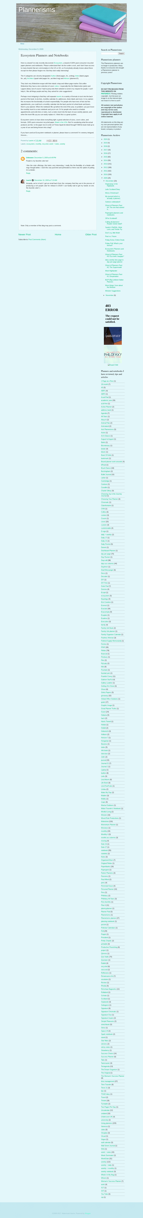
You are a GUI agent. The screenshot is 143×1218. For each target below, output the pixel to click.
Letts (103, 776)
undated (104, 1113)
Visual (103, 1136)
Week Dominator (107, 1155)
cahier (103, 478)
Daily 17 (104, 538)
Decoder (104, 576)
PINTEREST (105, 94)
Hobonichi (104, 731)
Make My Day (106, 792)
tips (102, 1091)
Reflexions (105, 973)
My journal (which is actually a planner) (112, 197)
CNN (103, 509)
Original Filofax (106, 863)
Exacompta (105, 612)
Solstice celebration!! (112, 202)
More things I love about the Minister (114, 286)
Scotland (104, 999)
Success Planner (107, 1057)
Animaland (105, 426)
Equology (104, 599)
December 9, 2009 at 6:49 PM (45, 158)
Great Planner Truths (108, 708)
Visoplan (104, 1133)
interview (104, 754)
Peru (103, 892)
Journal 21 (105, 763)
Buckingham (105, 471)
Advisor (66, 78)
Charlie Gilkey (106, 491)
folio (102, 667)
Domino (104, 589)
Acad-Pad (104, 397)
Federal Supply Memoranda (111, 641)
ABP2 (103, 394)
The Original (105, 1073)
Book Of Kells (106, 455)
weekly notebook (107, 1171)
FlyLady (104, 663)
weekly (62, 144)
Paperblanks (105, 866)
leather (103, 773)
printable (104, 944)
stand (103, 1037)
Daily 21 (104, 541)
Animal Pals (105, 423)
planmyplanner (106, 908)
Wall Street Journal (108, 1146)
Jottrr (103, 757)
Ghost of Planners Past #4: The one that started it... (114, 207)
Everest (104, 605)
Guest (103, 712)
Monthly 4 (104, 834)
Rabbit (103, 963)
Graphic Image (106, 705)
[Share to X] (52, 141)
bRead (103, 465)
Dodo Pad (104, 586)
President (104, 937)
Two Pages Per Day (108, 1107)
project (103, 950)
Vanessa (104, 1126)
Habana (104, 715)
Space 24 (104, 1031)
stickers (104, 1044)
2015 (106, 157)
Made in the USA (61, 122)
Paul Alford (105, 879)
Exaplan (104, 615)
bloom (103, 452)
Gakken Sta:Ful (107, 680)
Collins (103, 512)
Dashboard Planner (108, 551)
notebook (104, 850)
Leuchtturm (105, 779)
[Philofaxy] (113, 344)
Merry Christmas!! (112, 193)
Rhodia (103, 986)
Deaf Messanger (107, 570)
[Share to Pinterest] (56, 141)
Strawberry (105, 1050)
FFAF (103, 647)
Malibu (103, 799)
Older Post (91, 234)
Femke (103, 644)
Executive (104, 621)
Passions (104, 876)
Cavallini (104, 487)
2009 (106, 178)
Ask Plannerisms (107, 429)
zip (102, 1197)
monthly (38, 144)
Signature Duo (106, 1015)
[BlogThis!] (50, 141)
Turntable (104, 1104)
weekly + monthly (107, 1168)
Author (53, 76)
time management (107, 1081)
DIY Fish (104, 583)
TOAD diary (105, 1094)
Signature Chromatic (108, 1011)
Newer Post (24, 234)
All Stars (104, 416)
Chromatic (105, 502)
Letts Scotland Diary (112, 189)
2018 (106, 146)
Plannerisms (36, 9)
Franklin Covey (106, 676)
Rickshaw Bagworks (108, 989)
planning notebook (107, 921)
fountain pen (105, 673)
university (104, 1120)
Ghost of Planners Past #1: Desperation (113, 275)
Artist (77, 76)
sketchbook (105, 1024)
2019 (106, 143)
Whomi (103, 1178)
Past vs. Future (110, 236)
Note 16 (104, 844)
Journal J (104, 767)
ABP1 (103, 391)
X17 (102, 1188)
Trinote (103, 1100)
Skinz (103, 1028)
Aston (103, 433)
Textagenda (105, 1066)
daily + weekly (106, 534)
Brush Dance (106, 468)
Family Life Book (107, 628)
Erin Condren (106, 602)
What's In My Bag (107, 1175)
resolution (104, 979)
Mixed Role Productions (110, 818)
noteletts (104, 854)
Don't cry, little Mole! (112, 233)
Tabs (103, 1060)
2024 (106, 139)
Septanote (104, 1002)
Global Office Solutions (109, 699)
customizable (106, 528)
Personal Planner (107, 889)
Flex (102, 660)
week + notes (54, 144)
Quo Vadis (105, 957)
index (103, 747)
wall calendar (106, 1142)
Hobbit (103, 728)
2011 (105, 171)
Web (102, 1149)
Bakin (103, 442)
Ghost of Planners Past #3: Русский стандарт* (114, 255)
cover (103, 522)
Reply (28, 173)
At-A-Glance (105, 436)
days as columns (107, 563)
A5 (102, 387)
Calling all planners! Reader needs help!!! (113, 223)
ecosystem (30, 144)
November (110, 295)
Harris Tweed (106, 721)
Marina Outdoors (107, 805)
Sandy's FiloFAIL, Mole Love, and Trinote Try (113, 228)
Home (22, 44)
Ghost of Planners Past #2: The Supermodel (113, 266)
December (110, 181)
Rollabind (104, 992)
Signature (104, 1008)
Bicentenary (105, 445)
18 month (104, 384)
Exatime (104, 618)
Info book (104, 750)
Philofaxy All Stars (107, 899)
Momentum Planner (108, 825)
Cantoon (104, 484)
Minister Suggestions (113, 291)
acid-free (104, 403)
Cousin (103, 518)
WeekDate (105, 1159)
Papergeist (105, 870)
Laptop (103, 770)
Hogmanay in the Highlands (111, 185)
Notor (103, 857)
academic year (106, 400)
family (103, 625)
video (103, 1130)
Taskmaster (105, 1063)
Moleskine (105, 821)
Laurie (31, 140)
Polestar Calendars (108, 928)
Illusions (104, 744)
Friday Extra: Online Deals (114, 240)
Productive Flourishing (109, 947)
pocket (103, 924)
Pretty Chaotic (106, 941)
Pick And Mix (106, 902)
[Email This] (48, 141)
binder (103, 449)
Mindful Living (106, 812)
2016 (106, 153)
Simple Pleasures (107, 1021)
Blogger (87, 1213)
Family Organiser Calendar (111, 634)
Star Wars (104, 1041)
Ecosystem (58, 63)
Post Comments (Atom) (37, 239)
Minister (104, 815)
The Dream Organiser (109, 1070)
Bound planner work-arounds (111, 462)
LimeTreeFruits (106, 786)
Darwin (103, 547)
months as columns (108, 837)
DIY (102, 580)
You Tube (104, 1194)
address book (106, 410)
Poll (102, 931)
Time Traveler (106, 1084)
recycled (45, 144)
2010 (106, 174)
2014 (106, 160)
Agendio (104, 413)
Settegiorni (105, 1005)
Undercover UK (107, 1117)
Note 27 (104, 847)
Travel (103, 1097)
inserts (59, 96)
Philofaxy (104, 896)
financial (104, 654)
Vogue (103, 1139)
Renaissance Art (107, 976)
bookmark (104, 458)
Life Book (104, 783)
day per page (106, 554)
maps (103, 802)
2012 (106, 167)
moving (103, 841)
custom (104, 525)
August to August (107, 439)
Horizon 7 (104, 738)
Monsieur (104, 828)
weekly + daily (106, 1165)
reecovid (104, 970)
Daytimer (104, 567)
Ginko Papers (106, 692)
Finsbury (104, 657)
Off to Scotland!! (111, 218)
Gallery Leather (106, 683)
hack (103, 718)
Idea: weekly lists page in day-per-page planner (114, 261)
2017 (106, 150)
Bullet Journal (106, 474)
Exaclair (104, 609)
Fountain (104, 670)
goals (103, 702)
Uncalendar (105, 1110)
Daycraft (104, 560)
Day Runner (105, 557)
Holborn (104, 734)
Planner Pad (105, 912)
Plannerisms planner (108, 918)
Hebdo (103, 725)
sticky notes (105, 1047)
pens (103, 883)
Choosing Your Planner (109, 499)
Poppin (103, 934)
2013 (106, 164)
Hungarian (105, 741)
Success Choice (107, 1053)
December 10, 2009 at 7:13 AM (45, 180)
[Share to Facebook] (54, 141)
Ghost (103, 689)
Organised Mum (107, 860)
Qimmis (104, 953)
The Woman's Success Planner (112, 1076)
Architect (30, 78)
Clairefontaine (106, 505)
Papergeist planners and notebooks (114, 214)
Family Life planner (108, 631)
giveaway (104, 696)
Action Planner (106, 407)
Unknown (30, 158)
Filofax (103, 650)
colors (56, 86)
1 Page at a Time (107, 381)
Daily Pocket (105, 544)
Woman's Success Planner (111, 1181)
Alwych (103, 420)
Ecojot (103, 592)
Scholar (104, 995)
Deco (103, 573)
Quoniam (104, 960)
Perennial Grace (107, 886)
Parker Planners (107, 873)
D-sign (103, 531)
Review (104, 983)
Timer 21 (104, 1088)
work (103, 1184)
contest (103, 515)
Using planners (106, 1123)
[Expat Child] (113, 365)
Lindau (103, 789)
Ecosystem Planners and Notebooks (114, 250)
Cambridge (105, 481)
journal (103, 760)
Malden (103, 795)
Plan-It (103, 905)
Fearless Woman (107, 638)
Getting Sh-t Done (107, 686)
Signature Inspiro (107, 1018)
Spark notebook (107, 1034)
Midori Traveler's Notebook (111, 808)
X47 (102, 1191)
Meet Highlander (111, 271)
